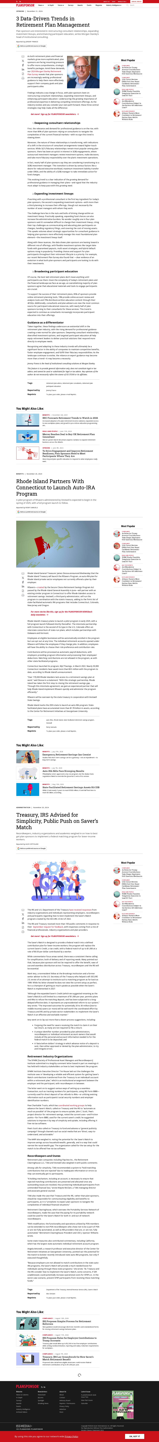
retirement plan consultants (72, 383)
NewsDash (42, 1395)
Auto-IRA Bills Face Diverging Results (63, 771)
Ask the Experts (127, 99)
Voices (60, 5)
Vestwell (49, 723)
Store (61, 1412)
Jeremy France (32, 42)
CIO (17, 1429)
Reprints (73, 394)
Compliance (126, 65)
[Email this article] (23, 56)
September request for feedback (47, 927)
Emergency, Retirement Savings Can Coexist (67, 754)
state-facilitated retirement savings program (79, 720)
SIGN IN (134, 1)
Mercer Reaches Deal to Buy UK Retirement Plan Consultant (69, 435)
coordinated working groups (71, 1105)
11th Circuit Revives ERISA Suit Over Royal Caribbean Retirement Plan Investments (130, 82)
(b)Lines (40, 1398)
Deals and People (128, 89)
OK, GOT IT (134, 1436)
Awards (80, 5)
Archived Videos (21, 1412)
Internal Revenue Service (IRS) (77, 1290)
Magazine (99, 5)
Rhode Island (58, 720)
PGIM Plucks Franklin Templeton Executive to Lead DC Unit (131, 93)
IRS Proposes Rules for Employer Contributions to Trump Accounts (70, 1339)
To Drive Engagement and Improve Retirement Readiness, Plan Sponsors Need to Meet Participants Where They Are (68, 453)
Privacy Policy (64, 1406)
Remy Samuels (32, 507)
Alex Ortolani (32, 844)
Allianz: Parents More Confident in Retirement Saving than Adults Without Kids (131, 116)
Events (89, 5)
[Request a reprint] (23, 74)
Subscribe (84, 1403)
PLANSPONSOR (37, 1429)
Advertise (62, 1409)
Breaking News (43, 1403)
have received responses (80, 909)
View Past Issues (87, 1400)
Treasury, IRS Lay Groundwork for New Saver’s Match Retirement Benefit (68, 1358)
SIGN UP (139, 1)
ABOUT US (106, 1)
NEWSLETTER (122, 1)
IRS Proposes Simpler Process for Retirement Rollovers (67, 1322)
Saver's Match (93, 1290)
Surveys (70, 5)
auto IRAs (49, 720)
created (40, 587)
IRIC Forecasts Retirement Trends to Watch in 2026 (70, 418)
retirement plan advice (54, 383)
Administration (23, 807)
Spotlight (41, 1400)
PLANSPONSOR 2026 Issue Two (88, 1396)
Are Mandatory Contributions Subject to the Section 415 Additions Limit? (132, 104)
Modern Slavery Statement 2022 (92, 1430)
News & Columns (22, 1395)
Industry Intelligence (113, 5)
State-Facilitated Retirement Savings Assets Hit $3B (71, 787)
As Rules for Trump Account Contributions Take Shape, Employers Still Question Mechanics (132, 70)
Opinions (20, 11)
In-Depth (51, 5)
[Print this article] (23, 78)
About (61, 1395)
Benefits (46, 415)
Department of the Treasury (56, 1290)
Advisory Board (64, 1400)
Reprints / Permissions (67, 1403)
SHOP (113, 1)
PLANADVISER (25, 1429)
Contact (62, 1398)
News (40, 5)
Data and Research (128, 111)
